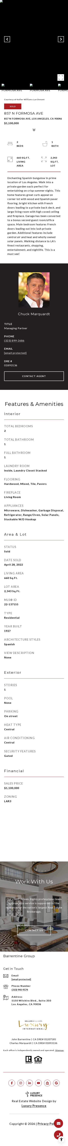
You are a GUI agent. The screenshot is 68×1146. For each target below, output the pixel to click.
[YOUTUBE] (38, 1083)
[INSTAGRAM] (20, 1083)
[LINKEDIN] (29, 1083)
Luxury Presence (34, 1106)
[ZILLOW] (47, 1083)
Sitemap (59, 1050)
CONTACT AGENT (34, 376)
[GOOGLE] (56, 1083)
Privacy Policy (48, 1124)
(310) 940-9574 (20, 989)
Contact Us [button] (34, 930)
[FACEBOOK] (11, 1083)
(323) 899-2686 (14, 340)
